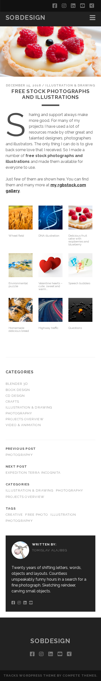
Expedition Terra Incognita (33, 472)
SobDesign (26, 17)
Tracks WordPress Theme (29, 675)
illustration (63, 514)
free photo (36, 514)
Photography (19, 413)
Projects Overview (25, 419)
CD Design (15, 396)
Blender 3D (17, 384)
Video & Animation (23, 425)
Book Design (18, 390)
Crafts (12, 401)
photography (19, 521)
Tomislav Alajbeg (49, 550)
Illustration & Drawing (70, 85)
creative (14, 514)
